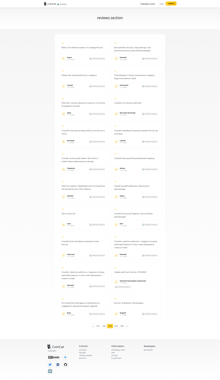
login (162, 4)
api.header (148, 350)
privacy (114, 355)
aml (113, 352)
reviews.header (85, 355)
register (171, 3)
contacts (83, 350)
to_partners (116, 358)
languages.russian (148, 4)
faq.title (82, 352)
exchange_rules (118, 350)
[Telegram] (65, 357)
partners (83, 358)
